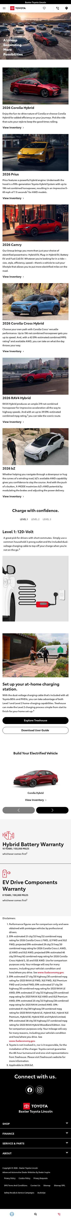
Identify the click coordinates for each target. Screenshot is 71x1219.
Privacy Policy (9, 1178)
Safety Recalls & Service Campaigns (19, 1192)
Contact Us (35, 1185)
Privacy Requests (41, 1178)
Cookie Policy (24, 1178)
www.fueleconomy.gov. (51, 972)
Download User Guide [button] (35, 730)
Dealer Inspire (44, 1172)
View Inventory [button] (12, 127)
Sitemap (46, 1185)
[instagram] (40, 1090)
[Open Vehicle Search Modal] (35, 1214)
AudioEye (41, 1192)
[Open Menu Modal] (4, 8)
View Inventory (34, 799)
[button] (52, 810)
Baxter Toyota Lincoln (28, 1168)
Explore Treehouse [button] (35, 720)
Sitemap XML (59, 1185)
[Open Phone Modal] (57, 8)
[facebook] (30, 1090)
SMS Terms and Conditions (15, 1185)
